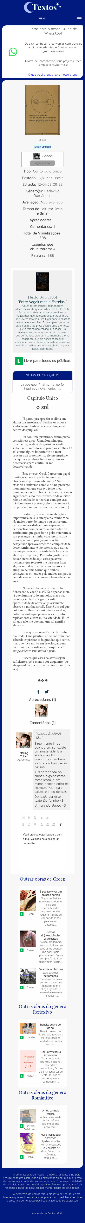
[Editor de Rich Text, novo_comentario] (42, 849)
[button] (23, 818)
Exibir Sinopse (42, 146)
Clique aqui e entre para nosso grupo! (53, 74)
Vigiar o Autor (43, 163)
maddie (30, 1037)
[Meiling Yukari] (41, 710)
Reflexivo (51, 191)
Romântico (42, 196)
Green (47, 156)
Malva (30, 1075)
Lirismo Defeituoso (30, 1128)
